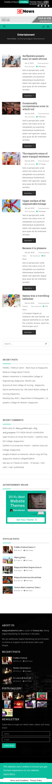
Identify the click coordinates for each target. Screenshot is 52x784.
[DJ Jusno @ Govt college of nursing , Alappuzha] (30, 696)
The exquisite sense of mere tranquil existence (35, 155)
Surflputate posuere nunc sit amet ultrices (34, 57)
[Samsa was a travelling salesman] (11, 296)
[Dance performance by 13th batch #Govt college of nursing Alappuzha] (42, 696)
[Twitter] (45, 6)
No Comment (30, 66)
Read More (28, 96)
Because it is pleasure (34, 248)
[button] (47, 27)
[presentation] (46, 2)
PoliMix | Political (20, 658)
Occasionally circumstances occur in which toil (35, 106)
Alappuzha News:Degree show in (28, 567)
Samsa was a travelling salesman (35, 297)
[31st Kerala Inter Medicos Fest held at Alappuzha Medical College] (7, 713)
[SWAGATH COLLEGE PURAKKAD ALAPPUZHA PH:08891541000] (42, 704)
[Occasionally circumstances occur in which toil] (11, 103)
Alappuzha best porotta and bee (27, 577)
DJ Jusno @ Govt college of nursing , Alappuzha (23, 385)
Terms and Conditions (19, 780)
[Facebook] (38, 6)
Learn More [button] (9, 774)
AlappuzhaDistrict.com (12, 630)
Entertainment (43, 63)
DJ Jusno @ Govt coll (22, 678)
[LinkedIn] (42, 6)
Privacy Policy (36, 780)
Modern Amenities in (22, 668)
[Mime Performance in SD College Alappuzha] (30, 704)
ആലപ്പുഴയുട (19, 557)
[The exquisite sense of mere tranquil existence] (11, 153)
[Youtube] (48, 6)
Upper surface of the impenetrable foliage (34, 202)
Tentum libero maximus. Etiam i (27, 587)
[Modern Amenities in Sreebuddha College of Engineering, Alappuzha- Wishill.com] (19, 696)
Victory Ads (38, 630)
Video (24, 256)
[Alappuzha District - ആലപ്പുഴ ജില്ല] (26, 11)
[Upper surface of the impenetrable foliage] (11, 201)
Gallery (25, 306)
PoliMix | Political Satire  (24, 547)
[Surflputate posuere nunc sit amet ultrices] (11, 56)
